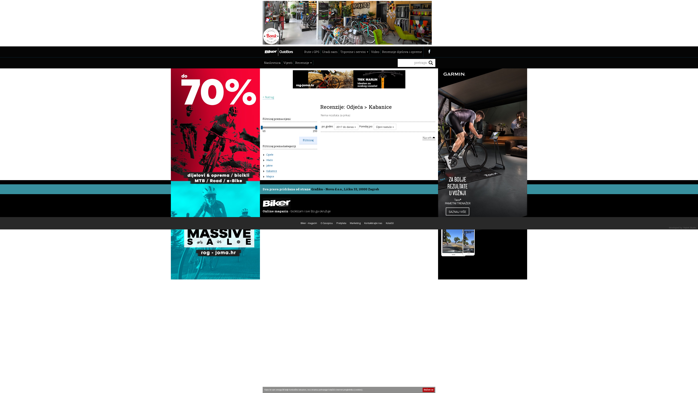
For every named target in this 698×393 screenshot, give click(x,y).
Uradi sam (330, 52)
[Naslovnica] (278, 51)
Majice (270, 176)
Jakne (269, 165)
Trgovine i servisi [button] (353, 52)
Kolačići (390, 223)
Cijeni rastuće (384, 127)
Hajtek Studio (689, 227)
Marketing (355, 223)
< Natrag (268, 97)
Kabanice (271, 171)
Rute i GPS (311, 52)
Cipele (269, 154)
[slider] (262, 127)
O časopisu (327, 223)
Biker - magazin (309, 223)
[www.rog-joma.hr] (215, 173)
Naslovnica (272, 63)
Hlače (269, 160)
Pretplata (341, 223)
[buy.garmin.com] (482, 173)
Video (375, 52)
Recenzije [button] (302, 63)
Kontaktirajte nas (373, 223)
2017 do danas (345, 127)
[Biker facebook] (429, 51)
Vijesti (287, 63)
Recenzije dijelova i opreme (402, 52)
